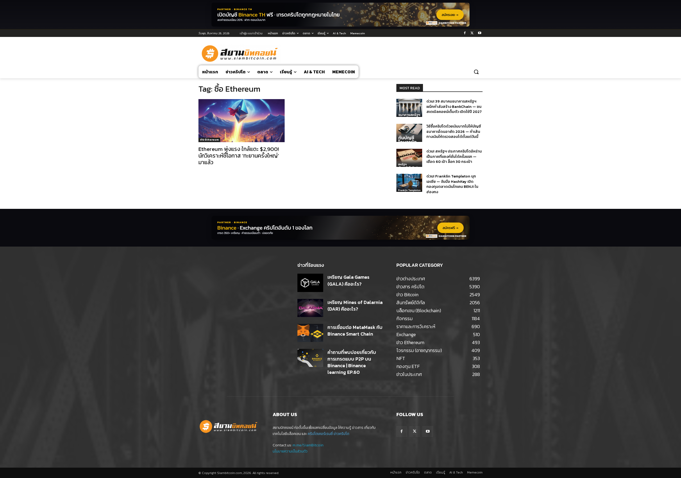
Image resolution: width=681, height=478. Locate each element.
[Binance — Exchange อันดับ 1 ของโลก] (340, 228)
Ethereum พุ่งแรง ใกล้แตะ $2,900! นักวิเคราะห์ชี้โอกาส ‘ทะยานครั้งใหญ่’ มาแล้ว (238, 155)
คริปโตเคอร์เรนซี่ (320, 434)
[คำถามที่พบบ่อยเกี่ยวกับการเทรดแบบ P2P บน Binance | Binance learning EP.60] (310, 358)
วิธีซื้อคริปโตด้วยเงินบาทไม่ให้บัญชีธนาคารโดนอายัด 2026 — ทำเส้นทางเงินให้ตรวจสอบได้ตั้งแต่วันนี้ (453, 131)
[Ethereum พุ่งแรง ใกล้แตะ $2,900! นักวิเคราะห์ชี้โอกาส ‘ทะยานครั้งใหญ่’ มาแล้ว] (241, 120)
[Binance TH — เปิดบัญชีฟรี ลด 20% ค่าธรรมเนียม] (340, 15)
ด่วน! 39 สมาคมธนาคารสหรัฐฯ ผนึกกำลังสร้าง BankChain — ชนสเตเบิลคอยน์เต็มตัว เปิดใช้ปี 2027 (454, 107)
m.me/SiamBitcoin (308, 445)
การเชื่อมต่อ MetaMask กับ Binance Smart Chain (355, 330)
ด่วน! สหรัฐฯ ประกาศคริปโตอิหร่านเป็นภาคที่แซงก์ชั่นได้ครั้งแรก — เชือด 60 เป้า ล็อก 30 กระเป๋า (454, 156)
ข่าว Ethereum (209, 140)
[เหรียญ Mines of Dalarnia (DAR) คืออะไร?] (310, 308)
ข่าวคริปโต (341, 434)
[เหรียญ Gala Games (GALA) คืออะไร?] (310, 283)
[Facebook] (465, 33)
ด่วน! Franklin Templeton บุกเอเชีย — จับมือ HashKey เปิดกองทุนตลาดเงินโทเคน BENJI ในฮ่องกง (452, 184)
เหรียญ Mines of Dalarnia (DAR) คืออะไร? (355, 305)
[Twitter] (472, 33)
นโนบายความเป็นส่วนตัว (290, 451)
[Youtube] (479, 33)
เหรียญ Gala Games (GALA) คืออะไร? (348, 280)
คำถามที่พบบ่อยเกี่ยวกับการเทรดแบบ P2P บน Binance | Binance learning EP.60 (351, 362)
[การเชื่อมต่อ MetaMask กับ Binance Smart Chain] (310, 333)
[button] (476, 71)
